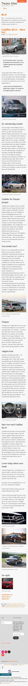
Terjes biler (9, 3)
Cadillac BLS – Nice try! (13, 31)
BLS (12, 604)
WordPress (10, 661)
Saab (18, 604)
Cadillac (15, 604)
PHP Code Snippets (8, 664)
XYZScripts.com (21, 664)
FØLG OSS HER (6, 643)
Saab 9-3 (21, 604)
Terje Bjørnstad (14, 34)
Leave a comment (20, 606)
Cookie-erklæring (6, 683)
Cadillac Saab (15, 605)
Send (16, 638)
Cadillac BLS (9, 605)
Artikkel (9, 604)
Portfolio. (16, 661)
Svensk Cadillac (12, 606)
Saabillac (7, 606)
